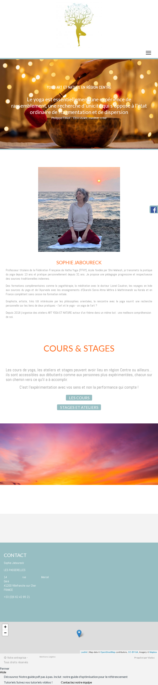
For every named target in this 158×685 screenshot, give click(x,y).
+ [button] (5, 626)
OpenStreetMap (107, 651)
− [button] (5, 632)
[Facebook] (154, 210)
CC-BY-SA (133, 651)
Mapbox (153, 651)
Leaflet (84, 651)
